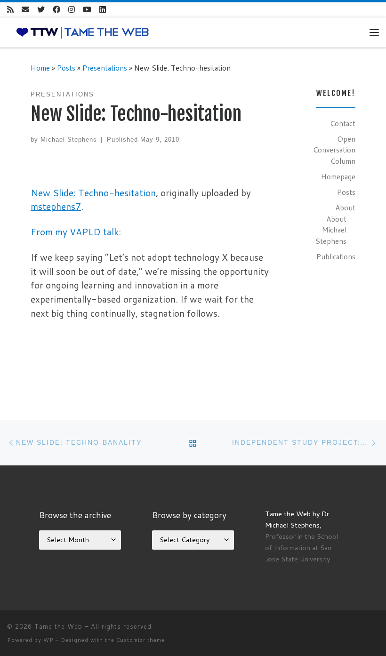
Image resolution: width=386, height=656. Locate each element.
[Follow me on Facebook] (56, 10)
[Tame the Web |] (82, 31)
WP (48, 640)
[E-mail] (25, 10)
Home (40, 68)
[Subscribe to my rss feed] (10, 10)
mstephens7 (56, 206)
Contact (342, 123)
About (345, 207)
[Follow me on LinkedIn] (102, 10)
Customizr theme (140, 640)
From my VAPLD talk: (76, 231)
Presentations (104, 68)
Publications (335, 256)
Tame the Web (58, 626)
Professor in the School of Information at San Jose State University (301, 547)
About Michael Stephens (330, 230)
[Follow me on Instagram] (71, 10)
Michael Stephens (68, 139)
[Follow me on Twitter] (41, 10)
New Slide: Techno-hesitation (93, 192)
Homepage (338, 176)
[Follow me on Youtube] (87, 10)
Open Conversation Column (334, 150)
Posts (66, 68)
